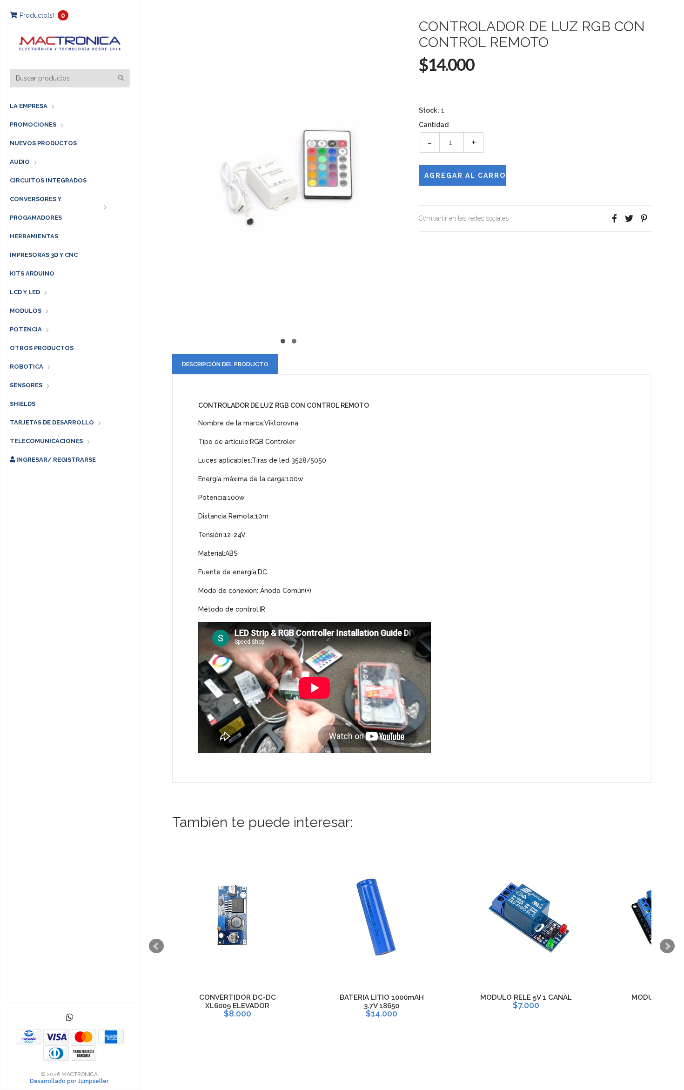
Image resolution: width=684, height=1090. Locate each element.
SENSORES (26, 385)
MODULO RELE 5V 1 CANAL (526, 997)
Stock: (429, 110)
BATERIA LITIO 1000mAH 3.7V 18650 (382, 1001)
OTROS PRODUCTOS (42, 347)
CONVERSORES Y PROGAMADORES (36, 208)
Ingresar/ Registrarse (55, 459)
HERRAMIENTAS (34, 236)
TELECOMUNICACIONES (46, 440)
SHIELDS (22, 403)
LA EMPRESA (28, 105)
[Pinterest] (644, 218)
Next (667, 946)
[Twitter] (629, 218)
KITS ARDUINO (32, 273)
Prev (156, 946)
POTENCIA (26, 329)
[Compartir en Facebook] (614, 218)
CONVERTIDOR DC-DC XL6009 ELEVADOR (237, 1001)
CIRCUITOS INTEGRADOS (48, 180)
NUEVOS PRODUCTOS (43, 143)
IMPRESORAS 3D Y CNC (44, 254)
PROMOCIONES (33, 124)
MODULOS (25, 310)
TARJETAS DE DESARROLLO (52, 422)
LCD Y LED (25, 292)
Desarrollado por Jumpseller (69, 1081)
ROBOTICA (26, 366)
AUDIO (20, 161)
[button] (282, 339)
